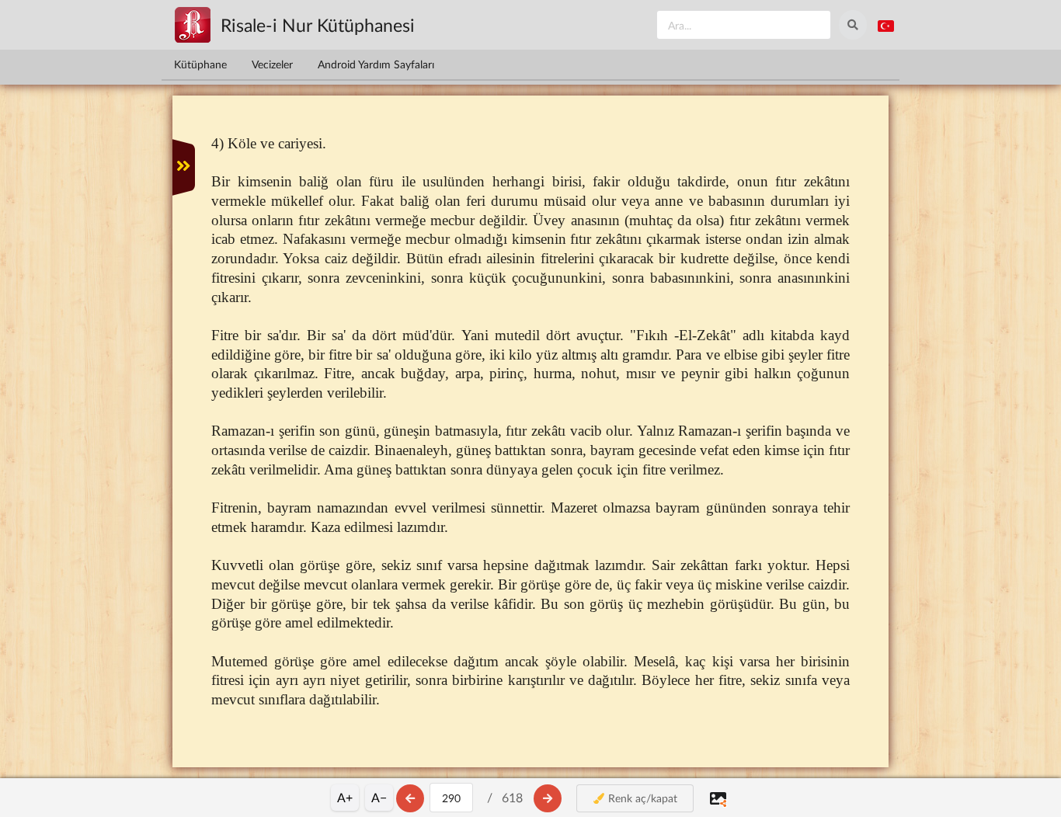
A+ (345, 797)
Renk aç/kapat (641, 798)
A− (379, 797)
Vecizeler (272, 64)
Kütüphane (200, 64)
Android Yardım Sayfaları (376, 64)
